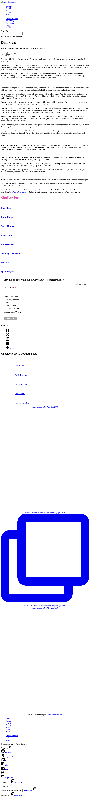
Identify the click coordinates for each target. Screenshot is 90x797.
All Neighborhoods (13, 300)
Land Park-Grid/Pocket (14, 309)
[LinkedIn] (7, 340)
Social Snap (18, 782)
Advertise (9, 723)
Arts (7, 14)
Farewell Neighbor (22, 403)
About (8, 731)
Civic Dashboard (12, 19)
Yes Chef (5, 262)
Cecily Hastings (21, 375)
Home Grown (7, 244)
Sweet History (7, 226)
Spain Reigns (7, 271)
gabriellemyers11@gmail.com (38, 190)
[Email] (7, 344)
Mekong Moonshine (10, 253)
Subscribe (9, 727)
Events (8, 725)
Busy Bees (6, 208)
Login (8, 740)
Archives (9, 27)
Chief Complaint (21, 384)
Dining (8, 12)
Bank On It (6, 235)
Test (7, 738)
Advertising (10, 21)
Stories (8, 721)
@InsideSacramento (54, 715)
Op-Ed (8, 8)
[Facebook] (7, 332)
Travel (8, 17)
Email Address (10, 287)
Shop (7, 734)
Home (8, 719)
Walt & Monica (20, 366)
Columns (9, 6)
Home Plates (7, 217)
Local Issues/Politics (13, 312)
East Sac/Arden (11, 306)
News (8, 10)
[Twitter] (7, 336)
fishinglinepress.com (20, 192)
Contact (8, 25)
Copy (28, 790)
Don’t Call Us (20, 394)
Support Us (10, 23)
